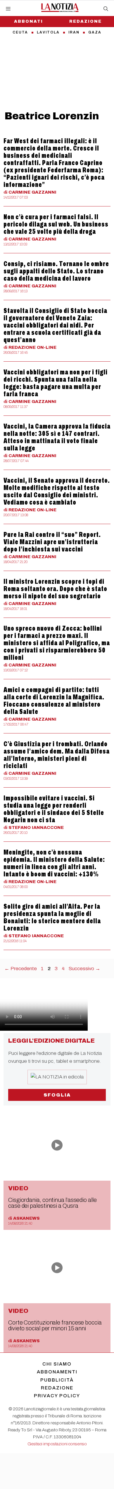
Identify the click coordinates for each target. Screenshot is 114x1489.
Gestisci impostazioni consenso (57, 1444)
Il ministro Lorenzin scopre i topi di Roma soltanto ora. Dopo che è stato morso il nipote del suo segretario (55, 589)
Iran (74, 32)
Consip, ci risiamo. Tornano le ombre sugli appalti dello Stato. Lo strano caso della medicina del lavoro (56, 271)
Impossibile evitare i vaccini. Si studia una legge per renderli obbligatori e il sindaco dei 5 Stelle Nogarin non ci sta (54, 809)
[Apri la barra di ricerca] (106, 9)
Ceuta (20, 32)
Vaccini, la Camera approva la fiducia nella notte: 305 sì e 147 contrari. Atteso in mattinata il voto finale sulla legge (57, 437)
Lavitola (48, 32)
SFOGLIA (57, 1094)
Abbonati (28, 21)
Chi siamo (57, 1363)
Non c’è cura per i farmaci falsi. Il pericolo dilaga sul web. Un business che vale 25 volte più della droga (56, 224)
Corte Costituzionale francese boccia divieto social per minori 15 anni (55, 1325)
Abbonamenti (57, 1371)
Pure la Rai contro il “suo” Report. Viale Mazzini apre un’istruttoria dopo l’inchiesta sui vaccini (52, 542)
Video (18, 1188)
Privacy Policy (57, 1395)
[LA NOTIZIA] (59, 7)
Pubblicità (57, 1379)
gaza (94, 32)
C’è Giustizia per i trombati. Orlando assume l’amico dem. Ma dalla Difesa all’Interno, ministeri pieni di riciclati (57, 755)
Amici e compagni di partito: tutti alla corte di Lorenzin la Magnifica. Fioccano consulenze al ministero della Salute (54, 700)
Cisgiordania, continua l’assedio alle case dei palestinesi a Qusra (52, 1203)
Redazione (85, 21)
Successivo (84, 968)
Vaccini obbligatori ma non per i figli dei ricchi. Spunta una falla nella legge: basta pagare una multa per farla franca (56, 383)
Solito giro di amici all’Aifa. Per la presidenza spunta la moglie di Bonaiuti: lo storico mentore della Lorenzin (52, 917)
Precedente (20, 968)
